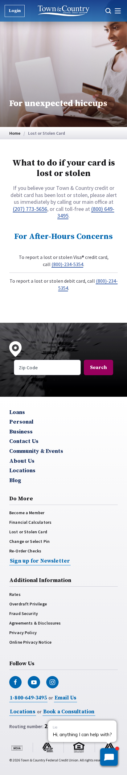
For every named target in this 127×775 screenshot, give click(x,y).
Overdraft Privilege (28, 604)
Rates (15, 594)
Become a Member (26, 512)
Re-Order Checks (25, 551)
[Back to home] (64, 11)
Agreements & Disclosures (35, 623)
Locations (22, 470)
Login (15, 11)
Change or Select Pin (29, 541)
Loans (17, 412)
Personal (21, 422)
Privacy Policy (23, 632)
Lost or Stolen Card (28, 532)
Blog (15, 480)
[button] (109, 11)
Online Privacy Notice (30, 642)
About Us (22, 461)
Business (21, 432)
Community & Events (36, 451)
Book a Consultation (69, 711)
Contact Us (24, 441)
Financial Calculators (30, 522)
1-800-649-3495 (28, 698)
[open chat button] (109, 757)
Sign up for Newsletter (40, 561)
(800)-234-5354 (67, 264)
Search (98, 367)
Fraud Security (23, 613)
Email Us (66, 698)
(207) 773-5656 (30, 208)
